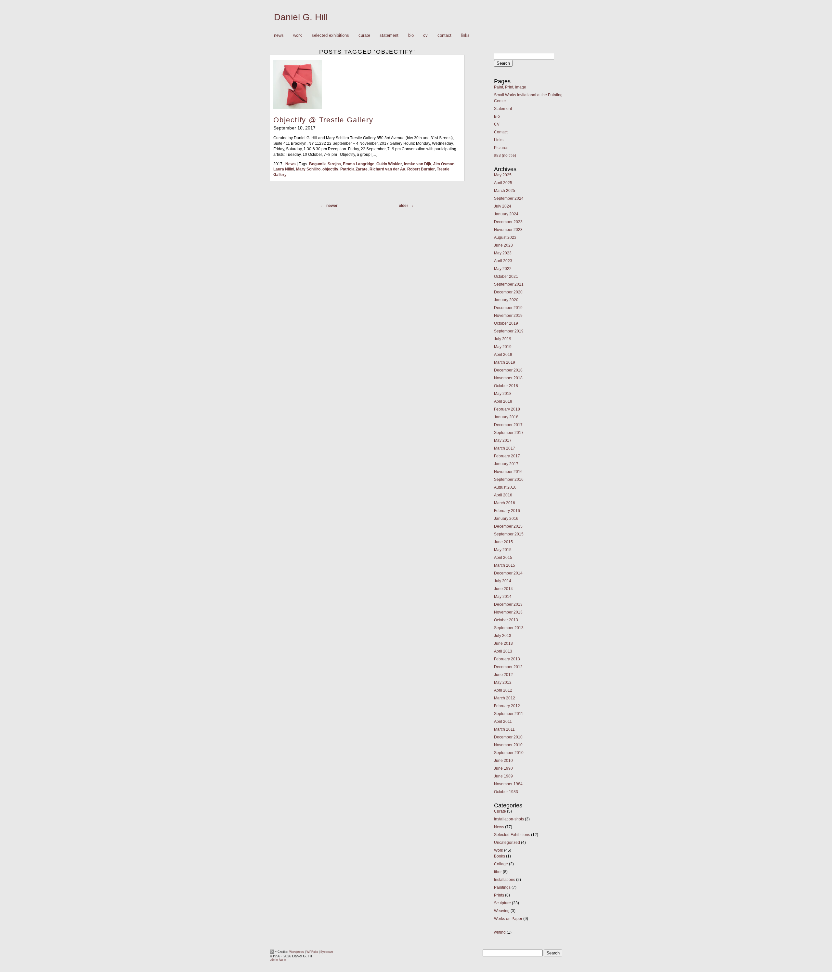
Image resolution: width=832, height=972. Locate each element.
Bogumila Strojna (325, 164)
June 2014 (503, 589)
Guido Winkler (389, 164)
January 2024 (506, 214)
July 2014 (502, 581)
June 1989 (503, 776)
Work (295, 35)
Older (403, 205)
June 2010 (503, 760)
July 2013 (502, 635)
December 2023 (508, 222)
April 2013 (503, 651)
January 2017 (506, 464)
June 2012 (503, 674)
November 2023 (508, 229)
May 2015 (503, 549)
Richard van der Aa (387, 169)
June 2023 (503, 245)
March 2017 (504, 448)
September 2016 (509, 479)
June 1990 (503, 768)
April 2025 (503, 183)
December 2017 (508, 425)
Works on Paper (508, 918)
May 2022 (503, 268)
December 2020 (508, 292)
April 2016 (503, 495)
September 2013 (509, 628)
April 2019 (503, 354)
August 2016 (505, 487)
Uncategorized (507, 842)
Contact (444, 35)
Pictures (501, 147)
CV (425, 35)
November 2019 (508, 315)
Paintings (502, 887)
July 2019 (502, 339)
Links (465, 35)
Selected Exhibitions (330, 35)
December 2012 (508, 667)
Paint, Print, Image (510, 87)
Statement (389, 35)
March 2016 (504, 503)
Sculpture (502, 903)
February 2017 (507, 456)
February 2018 (507, 409)
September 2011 (508, 713)
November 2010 (508, 745)
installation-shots (509, 819)
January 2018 (506, 417)
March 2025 (504, 190)
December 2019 (508, 307)
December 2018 (508, 370)
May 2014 (503, 596)
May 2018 (503, 393)
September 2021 (509, 284)
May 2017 (503, 440)
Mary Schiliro (308, 169)
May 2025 (503, 175)
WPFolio (312, 951)
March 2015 (504, 565)
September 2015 (509, 534)
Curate (364, 35)
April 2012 (503, 690)
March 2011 (504, 729)
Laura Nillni (283, 169)
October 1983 (506, 792)
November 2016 (508, 471)
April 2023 (503, 261)
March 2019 (504, 362)
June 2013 (503, 643)
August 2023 (505, 237)
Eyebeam (326, 951)
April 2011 (503, 721)
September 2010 (509, 752)
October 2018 (506, 386)
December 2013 (508, 604)
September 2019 (509, 331)
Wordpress (296, 951)
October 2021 (506, 276)
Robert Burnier (421, 169)
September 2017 (509, 432)
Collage (501, 864)
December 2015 (508, 526)
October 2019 (506, 323)
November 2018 (508, 378)
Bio (411, 35)
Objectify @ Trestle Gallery (323, 120)
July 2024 (502, 206)
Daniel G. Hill (300, 17)
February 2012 (507, 706)
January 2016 (506, 518)
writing (500, 932)
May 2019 (503, 346)
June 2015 (503, 542)
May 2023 (503, 253)
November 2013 (508, 612)
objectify (330, 169)
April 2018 (503, 401)
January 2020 (506, 300)
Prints (499, 895)
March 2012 (504, 698)
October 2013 (506, 620)
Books (499, 856)
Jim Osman (443, 164)
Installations (504, 879)
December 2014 (508, 573)
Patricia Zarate (354, 169)
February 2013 (507, 659)
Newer (332, 205)
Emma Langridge (358, 164)
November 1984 (508, 784)
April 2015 (503, 557)
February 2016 (507, 510)
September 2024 (509, 198)
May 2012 (503, 682)
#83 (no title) (505, 155)
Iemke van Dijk (417, 164)
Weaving (502, 911)
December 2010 (508, 737)
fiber (498, 872)
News (279, 35)
